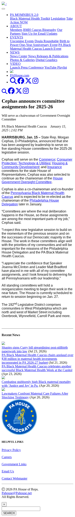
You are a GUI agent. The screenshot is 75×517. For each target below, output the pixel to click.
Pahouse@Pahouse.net (17, 493)
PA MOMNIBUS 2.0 (24, 15)
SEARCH (9, 513)
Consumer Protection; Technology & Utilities (37, 161)
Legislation (58, 18)
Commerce (47, 159)
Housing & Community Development (35, 165)
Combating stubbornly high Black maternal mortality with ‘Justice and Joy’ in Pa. (36, 383)
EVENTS (16, 37)
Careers (7, 457)
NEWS (15, 52)
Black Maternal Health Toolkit (30, 18)
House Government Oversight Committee (32, 180)
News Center (18, 56)
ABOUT (16, 26)
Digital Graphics (46, 60)
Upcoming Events (22, 41)
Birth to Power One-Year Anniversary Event (40, 43)
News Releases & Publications (48, 56)
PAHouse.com (19, 75)
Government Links (14, 464)
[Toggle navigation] (3, 8)
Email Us (8, 471)
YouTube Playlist (55, 67)
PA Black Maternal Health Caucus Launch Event (40, 46)
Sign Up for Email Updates (39, 33)
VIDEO (15, 63)
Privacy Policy (11, 450)
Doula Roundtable (47, 41)
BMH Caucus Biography (39, 30)
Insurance (54, 167)
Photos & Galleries (22, 60)
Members (16, 30)
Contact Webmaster (14, 478)
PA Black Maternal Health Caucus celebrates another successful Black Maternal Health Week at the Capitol (37, 368)
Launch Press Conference (27, 67)
